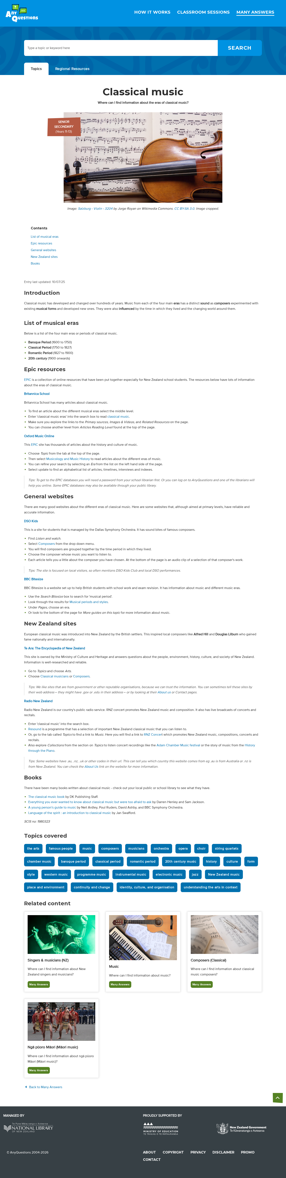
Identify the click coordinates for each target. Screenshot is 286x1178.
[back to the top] (278, 1098)
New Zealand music (224, 874)
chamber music (39, 861)
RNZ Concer (153, 734)
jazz (195, 874)
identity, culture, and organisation (147, 887)
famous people (61, 848)
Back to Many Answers (45, 1087)
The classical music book (46, 797)
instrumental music (131, 874)
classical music (118, 417)
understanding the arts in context (210, 887)
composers (110, 848)
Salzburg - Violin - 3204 (95, 209)
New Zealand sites (44, 257)
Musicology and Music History (68, 459)
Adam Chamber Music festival (178, 745)
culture (232, 861)
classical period (108, 861)
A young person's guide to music (52, 807)
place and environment (45, 887)
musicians (136, 848)
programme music (91, 874)
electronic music (169, 874)
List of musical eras (44, 237)
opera (183, 848)
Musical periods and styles (89, 602)
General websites (43, 250)
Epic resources (41, 243)
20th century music (180, 861)
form (251, 861)
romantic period (143, 861)
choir (201, 848)
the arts (33, 848)
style (31, 874)
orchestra (161, 848)
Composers (46, 544)
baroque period (73, 861)
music (87, 848)
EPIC (27, 380)
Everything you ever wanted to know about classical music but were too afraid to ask (89, 802)
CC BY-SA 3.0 (184, 209)
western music (56, 874)
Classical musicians (54, 676)
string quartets (226, 848)
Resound (34, 729)
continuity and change (92, 887)
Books (35, 263)
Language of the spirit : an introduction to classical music (69, 813)
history (211, 861)
